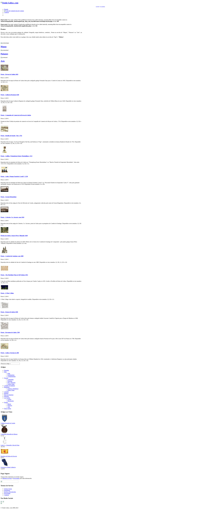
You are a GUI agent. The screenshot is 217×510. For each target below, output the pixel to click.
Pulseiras (9, 381)
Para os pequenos (8, 395)
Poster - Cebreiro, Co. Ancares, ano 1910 (12, 217)
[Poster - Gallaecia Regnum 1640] (4, 91)
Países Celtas (10, 390)
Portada (6, 9)
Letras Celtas (10, 384)
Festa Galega (7, 408)
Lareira (9, 399)
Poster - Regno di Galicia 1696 (9, 312)
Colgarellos (10, 379)
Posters (6, 402)
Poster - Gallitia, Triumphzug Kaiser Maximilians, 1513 (16, 156)
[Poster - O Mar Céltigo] (4, 290)
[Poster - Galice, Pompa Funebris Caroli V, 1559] (4, 173)
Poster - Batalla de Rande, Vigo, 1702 (11, 135)
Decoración (10, 401)
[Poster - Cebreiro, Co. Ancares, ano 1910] (4, 214)
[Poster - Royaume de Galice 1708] (4, 329)
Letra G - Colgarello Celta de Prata (10, 445)
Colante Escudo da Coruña (8, 423)
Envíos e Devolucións (10, 492)
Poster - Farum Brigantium (8, 197)
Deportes (6, 370)
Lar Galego (7, 398)
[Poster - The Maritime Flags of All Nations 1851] (4, 271)
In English (97, 6)
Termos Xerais (8, 489)
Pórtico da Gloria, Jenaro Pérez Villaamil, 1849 (14, 235)
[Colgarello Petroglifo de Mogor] (4, 432)
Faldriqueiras (10, 375)
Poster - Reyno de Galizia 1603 (9, 74)
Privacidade (16, 478)
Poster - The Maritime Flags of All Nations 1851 (14, 275)
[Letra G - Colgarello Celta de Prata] (4, 443)
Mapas (4, 46)
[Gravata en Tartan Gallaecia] (4, 465)
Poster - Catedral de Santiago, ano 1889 (12, 256)
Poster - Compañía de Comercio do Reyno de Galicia (16, 115)
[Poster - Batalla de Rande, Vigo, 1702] (4, 132)
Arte (3, 61)
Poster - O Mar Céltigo (7, 293)
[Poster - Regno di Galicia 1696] (4, 308)
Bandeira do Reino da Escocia (9, 456)
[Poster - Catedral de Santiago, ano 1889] (4, 252)
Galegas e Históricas (12, 388)
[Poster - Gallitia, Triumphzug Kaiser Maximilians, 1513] (4, 152)
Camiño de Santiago (9, 385)
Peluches (6, 396)
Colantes (6, 391)
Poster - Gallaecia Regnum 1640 (10, 94)
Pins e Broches (11, 382)
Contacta (6, 12)
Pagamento (7, 490)
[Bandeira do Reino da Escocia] (4, 454)
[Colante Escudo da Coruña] (4, 421)
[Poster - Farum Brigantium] (4, 193)
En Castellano (102, 6)
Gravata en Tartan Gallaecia (8, 467)
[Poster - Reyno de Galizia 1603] (4, 71)
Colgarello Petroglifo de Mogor (9, 434)
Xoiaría (6, 378)
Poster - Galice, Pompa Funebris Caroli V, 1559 (14, 176)
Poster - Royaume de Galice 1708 (10, 332)
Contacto (6, 495)
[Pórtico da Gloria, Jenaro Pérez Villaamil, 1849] (4, 232)
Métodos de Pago (7, 478)
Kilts (5, 372)
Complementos (11, 376)
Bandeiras (6, 387)
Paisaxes (4, 54)
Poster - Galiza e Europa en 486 (10, 353)
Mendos (6, 393)
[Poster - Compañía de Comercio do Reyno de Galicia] (4, 112)
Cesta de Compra (19, 11)
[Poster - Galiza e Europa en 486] (4, 349)
